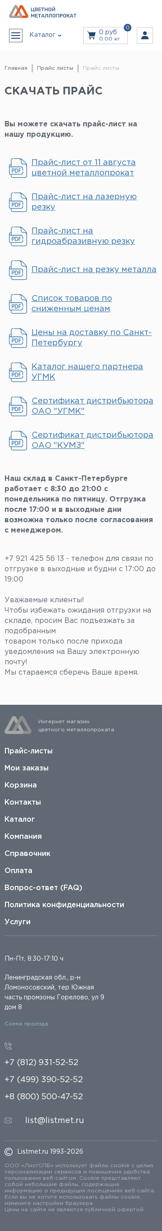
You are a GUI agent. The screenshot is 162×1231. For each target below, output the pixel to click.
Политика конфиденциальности (64, 905)
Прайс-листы (28, 751)
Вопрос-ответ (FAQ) (43, 888)
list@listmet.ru (54, 1120)
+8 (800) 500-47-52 (43, 1097)
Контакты (22, 802)
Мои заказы (26, 768)
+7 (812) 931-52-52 (41, 1062)
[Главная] (42, 12)
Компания (23, 836)
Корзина (20, 785)
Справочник (27, 854)
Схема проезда (26, 1023)
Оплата (18, 871)
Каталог (19, 819)
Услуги (17, 922)
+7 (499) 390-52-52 (43, 1079)
